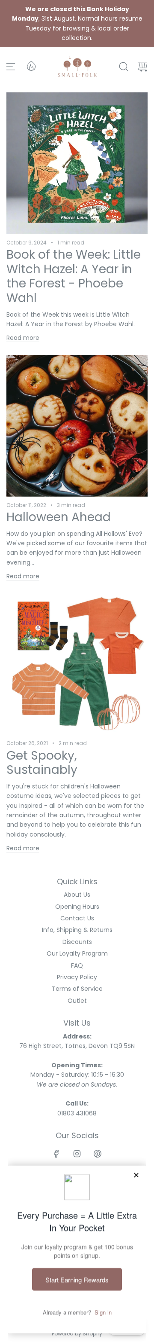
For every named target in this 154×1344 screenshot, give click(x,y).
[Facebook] (56, 1153)
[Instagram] (77, 1153)
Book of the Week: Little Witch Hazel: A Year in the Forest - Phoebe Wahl (73, 276)
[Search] (123, 66)
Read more (22, 337)
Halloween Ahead (58, 517)
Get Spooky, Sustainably (41, 763)
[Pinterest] (97, 1153)
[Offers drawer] (30, 65)
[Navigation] (10, 66)
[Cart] (142, 66)
